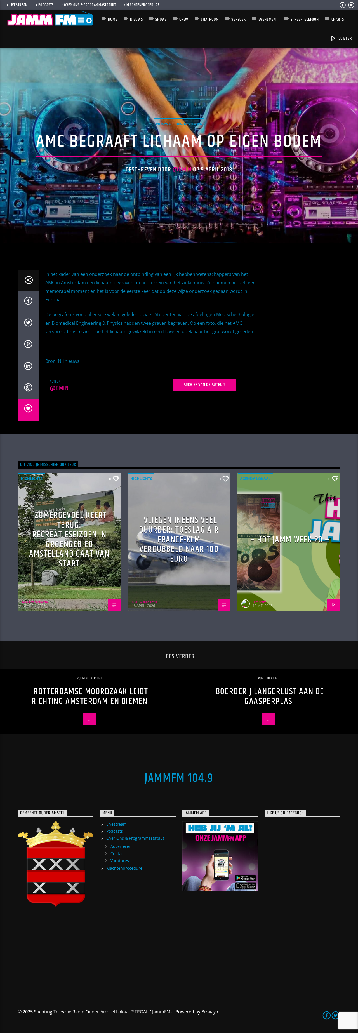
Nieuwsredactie (35, 601)
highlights (32, 478)
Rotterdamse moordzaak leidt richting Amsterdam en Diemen (90, 696)
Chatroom (210, 19)
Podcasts (46, 5)
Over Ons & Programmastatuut (90, 5)
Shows (161, 19)
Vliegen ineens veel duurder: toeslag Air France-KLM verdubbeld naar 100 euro (179, 539)
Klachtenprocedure (143, 5)
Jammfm (260, 601)
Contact (117, 853)
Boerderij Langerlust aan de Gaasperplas (270, 696)
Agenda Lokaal (255, 478)
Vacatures (119, 860)
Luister (344, 38)
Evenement (268, 19)
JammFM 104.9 (179, 778)
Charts (337, 19)
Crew (183, 19)
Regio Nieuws (189, 123)
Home (112, 19)
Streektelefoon (305, 19)
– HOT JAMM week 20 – (290, 540)
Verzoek (238, 19)
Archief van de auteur (204, 384)
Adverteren (120, 846)
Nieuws (136, 19)
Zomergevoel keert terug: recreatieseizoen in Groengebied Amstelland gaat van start (69, 540)
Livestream (19, 5)
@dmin (182, 170)
